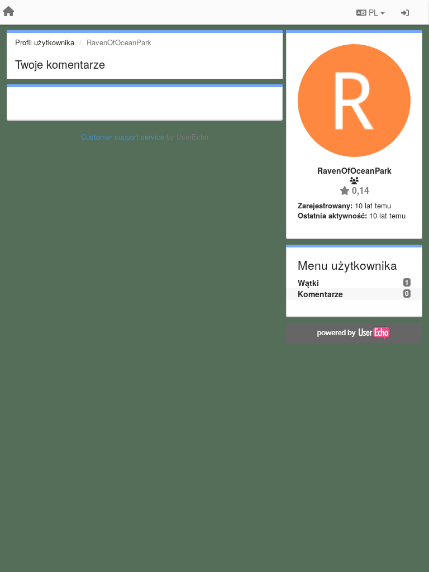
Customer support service (122, 136)
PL (373, 12)
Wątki (308, 282)
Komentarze (320, 293)
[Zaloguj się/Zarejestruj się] (405, 12)
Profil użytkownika (44, 42)
